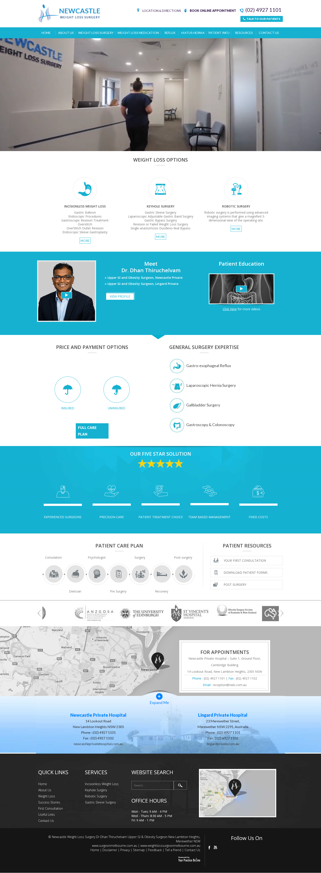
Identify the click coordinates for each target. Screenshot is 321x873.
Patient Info (219, 33)
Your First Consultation (245, 560)
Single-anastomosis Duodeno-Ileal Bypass (160, 228)
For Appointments (224, 652)
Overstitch (85, 224)
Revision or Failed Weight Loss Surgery (160, 224)
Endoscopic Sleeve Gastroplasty (84, 232)
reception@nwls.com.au (230, 685)
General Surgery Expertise (204, 347)
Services (96, 772)
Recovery (161, 591)
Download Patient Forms (246, 572)
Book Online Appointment (213, 10)
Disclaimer (109, 850)
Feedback (155, 850)
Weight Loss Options (160, 159)
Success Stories (49, 802)
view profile (120, 296)
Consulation (53, 557)
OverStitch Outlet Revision (85, 228)
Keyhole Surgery (96, 790)
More (85, 240)
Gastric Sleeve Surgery (160, 212)
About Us (66, 33)
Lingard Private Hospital (222, 715)
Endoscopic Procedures (85, 216)
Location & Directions (161, 10)
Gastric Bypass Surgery (160, 220)
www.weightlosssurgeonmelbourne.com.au (170, 845)
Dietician (75, 591)
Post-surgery (183, 557)
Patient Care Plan (119, 545)
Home (46, 33)
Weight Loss (46, 796)
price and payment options (92, 347)
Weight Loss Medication (138, 33)
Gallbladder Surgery (203, 405)
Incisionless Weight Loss (102, 784)
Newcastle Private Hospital (98, 715)
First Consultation (50, 808)
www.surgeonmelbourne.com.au (114, 845)
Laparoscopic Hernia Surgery (211, 385)
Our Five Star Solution (160, 453)
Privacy (125, 850)
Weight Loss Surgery (96, 33)
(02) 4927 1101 (263, 10)
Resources (244, 33)
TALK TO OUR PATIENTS (263, 19)
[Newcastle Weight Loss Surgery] (160, 94)
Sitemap (139, 850)
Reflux (169, 33)
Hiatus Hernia (193, 33)
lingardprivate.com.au (223, 744)
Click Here (230, 309)
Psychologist (97, 557)
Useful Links (46, 814)
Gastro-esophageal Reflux (208, 365)
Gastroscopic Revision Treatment (85, 220)
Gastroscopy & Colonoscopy (210, 424)
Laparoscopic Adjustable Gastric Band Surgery (160, 216)
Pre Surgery (118, 591)
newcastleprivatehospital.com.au (98, 744)
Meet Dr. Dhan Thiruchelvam (151, 267)
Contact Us (269, 33)
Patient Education (241, 263)
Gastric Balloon (85, 212)
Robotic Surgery (96, 796)
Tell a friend (173, 850)
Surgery (140, 557)
